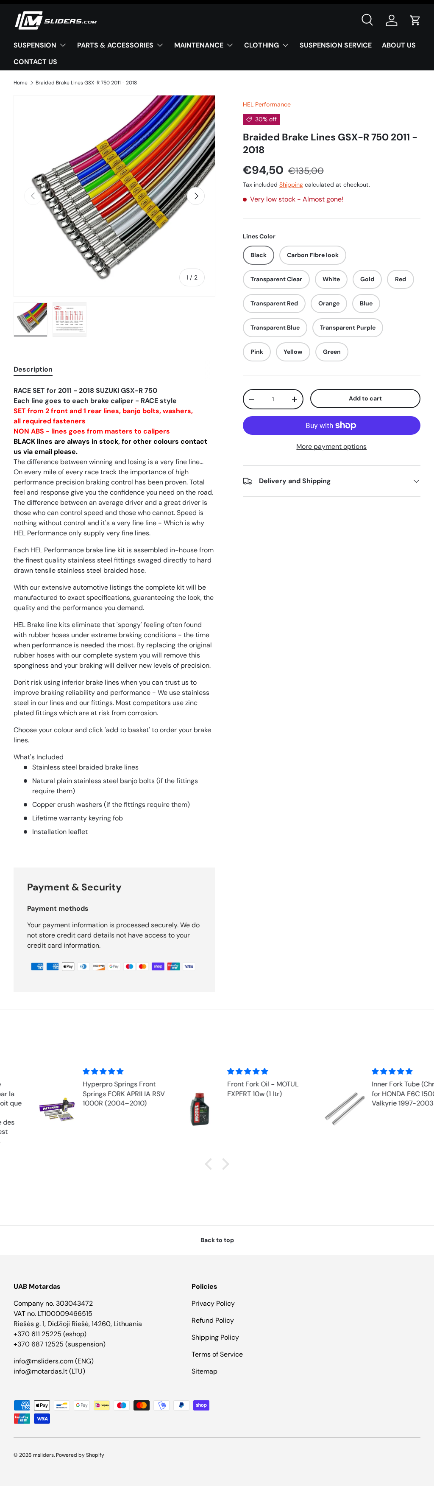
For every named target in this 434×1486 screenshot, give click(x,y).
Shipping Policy (215, 1337)
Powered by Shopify (80, 1455)
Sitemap (204, 1371)
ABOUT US (399, 45)
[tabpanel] (114, 616)
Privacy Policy (213, 1303)
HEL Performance (267, 104)
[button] (415, 20)
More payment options (331, 446)
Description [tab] (33, 369)
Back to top (217, 1240)
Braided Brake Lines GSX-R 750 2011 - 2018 (86, 82)
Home (21, 82)
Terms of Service (217, 1354)
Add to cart (365, 398)
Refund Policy (213, 1320)
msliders (43, 1455)
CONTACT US (35, 61)
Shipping (291, 184)
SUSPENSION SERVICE (336, 45)
